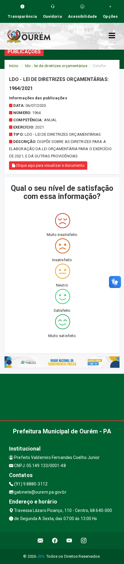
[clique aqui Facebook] (55, 540)
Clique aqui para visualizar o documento (49, 165)
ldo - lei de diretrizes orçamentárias (56, 66)
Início (14, 66)
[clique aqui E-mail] (40, 540)
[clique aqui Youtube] (69, 540)
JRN (40, 556)
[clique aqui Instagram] (84, 540)
